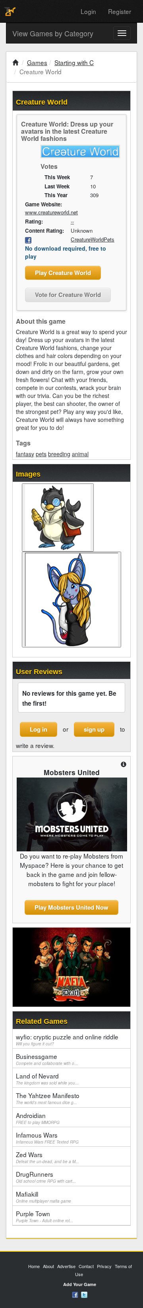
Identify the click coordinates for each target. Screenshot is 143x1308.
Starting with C (74, 62)
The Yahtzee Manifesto (47, 1098)
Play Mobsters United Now (71, 907)
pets (41, 454)
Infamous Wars (47, 1137)
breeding (59, 454)
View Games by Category (52, 33)
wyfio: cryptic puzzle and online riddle (67, 1039)
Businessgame (47, 1059)
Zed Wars (47, 1157)
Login (88, 11)
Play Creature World (63, 272)
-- (72, 221)
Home (34, 1266)
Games (37, 62)
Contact (86, 1266)
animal (80, 454)
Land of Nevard (47, 1078)
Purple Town (44, 1216)
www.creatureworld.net (51, 212)
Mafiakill (43, 1196)
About (48, 1266)
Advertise (66, 1266)
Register (119, 11)
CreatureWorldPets (92, 239)
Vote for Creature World (68, 294)
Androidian (38, 1118)
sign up (94, 729)
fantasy (25, 454)
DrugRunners (46, 1176)
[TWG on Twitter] (84, 1294)
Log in (38, 729)
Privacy (104, 1266)
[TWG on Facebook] (75, 1294)
